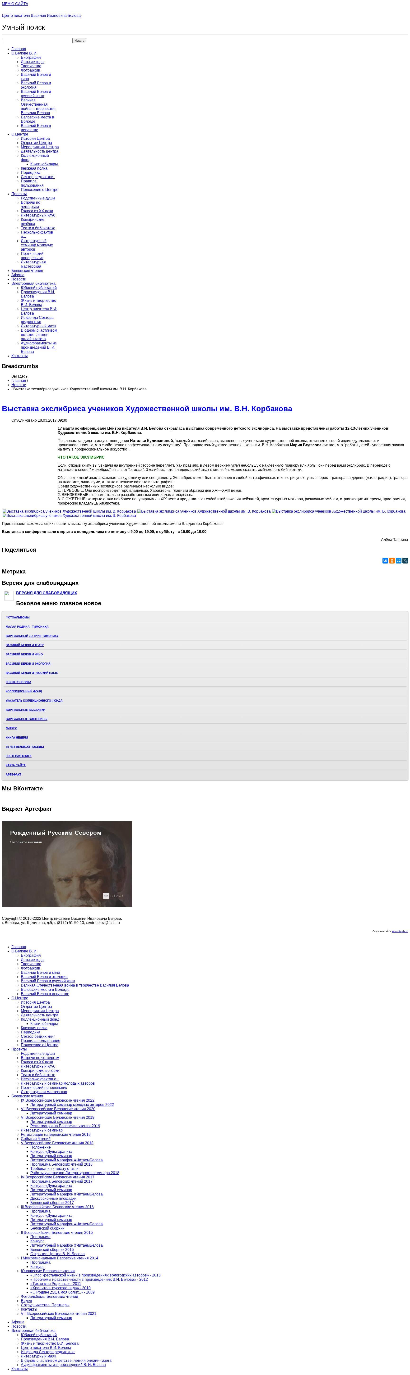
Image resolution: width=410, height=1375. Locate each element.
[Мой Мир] (398, 561)
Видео (26, 1301)
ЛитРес (11, 728)
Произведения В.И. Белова (45, 1339)
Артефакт (13, 774)
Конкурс (37, 1241)
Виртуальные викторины (26, 719)
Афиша (17, 275)
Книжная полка (34, 168)
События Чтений (36, 1139)
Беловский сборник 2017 (52, 1203)
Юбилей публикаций (39, 288)
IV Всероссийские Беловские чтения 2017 (57, 1177)
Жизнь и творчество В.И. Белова (38, 302)
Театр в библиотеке (38, 228)
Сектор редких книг (38, 177)
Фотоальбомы (18, 617)
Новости (18, 279)
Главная (18, 49)
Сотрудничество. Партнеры (45, 1305)
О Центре (19, 134)
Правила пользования (32, 183)
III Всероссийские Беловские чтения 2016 (57, 1207)
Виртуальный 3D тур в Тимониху (32, 636)
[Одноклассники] (392, 561)
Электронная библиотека (33, 283)
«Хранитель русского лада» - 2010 (60, 1288)
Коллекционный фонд (24, 691)
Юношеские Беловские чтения (48, 1271)
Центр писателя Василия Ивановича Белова (41, 16)
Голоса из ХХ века (37, 211)
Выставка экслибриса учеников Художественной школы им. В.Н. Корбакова (147, 408)
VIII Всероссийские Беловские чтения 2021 (58, 1314)
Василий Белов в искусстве (36, 128)
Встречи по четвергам (30, 204)
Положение (40, 1147)
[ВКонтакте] (385, 561)
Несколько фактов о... (40, 1079)
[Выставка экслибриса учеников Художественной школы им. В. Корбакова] (69, 511)
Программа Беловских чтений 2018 (61, 1164)
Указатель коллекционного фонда (34, 700)
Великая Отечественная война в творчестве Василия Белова (38, 106)
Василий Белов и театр (25, 645)
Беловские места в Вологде (45, 989)
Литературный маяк (38, 326)
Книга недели (17, 737)
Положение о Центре (39, 190)
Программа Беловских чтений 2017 (61, 1181)
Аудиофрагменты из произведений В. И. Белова (38, 347)
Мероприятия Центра (40, 147)
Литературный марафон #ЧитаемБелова (66, 1160)
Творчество (31, 66)
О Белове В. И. (24, 53)
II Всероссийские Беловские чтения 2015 (57, 1233)
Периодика (30, 173)
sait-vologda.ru (400, 931)
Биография (31, 57)
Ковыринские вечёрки (32, 221)
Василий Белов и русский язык (36, 94)
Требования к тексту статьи (54, 1169)
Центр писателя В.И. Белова (46, 1348)
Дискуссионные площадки (53, 1198)
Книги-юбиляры (44, 164)
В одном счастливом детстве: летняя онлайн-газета (39, 334)
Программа (40, 1211)
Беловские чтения (27, 271)
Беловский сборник (47, 1228)
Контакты (19, 356)
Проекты (19, 194)
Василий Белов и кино (24, 654)
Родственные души (38, 198)
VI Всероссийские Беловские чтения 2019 (57, 1117)
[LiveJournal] (405, 561)
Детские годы (32, 62)
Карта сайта (16, 765)
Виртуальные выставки (25, 710)
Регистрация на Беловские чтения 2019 (65, 1126)
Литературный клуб (38, 215)
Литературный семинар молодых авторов (37, 245)
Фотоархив (30, 70)
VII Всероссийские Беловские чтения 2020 (58, 1109)
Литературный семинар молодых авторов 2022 (72, 1105)
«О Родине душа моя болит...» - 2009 (62, 1292)
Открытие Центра (36, 143)
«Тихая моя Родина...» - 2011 (55, 1284)
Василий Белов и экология (36, 85)
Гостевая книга (19, 756)
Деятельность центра (39, 151)
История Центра (35, 138)
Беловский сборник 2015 (52, 1250)
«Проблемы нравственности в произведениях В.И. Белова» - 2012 (89, 1279)
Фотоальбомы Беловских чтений (49, 1296)
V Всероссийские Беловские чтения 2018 (57, 1143)
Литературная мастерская (33, 264)
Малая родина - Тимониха (27, 626)
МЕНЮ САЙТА (15, 4)
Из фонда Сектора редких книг (37, 320)
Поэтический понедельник (32, 256)
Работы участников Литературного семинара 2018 (74, 1173)
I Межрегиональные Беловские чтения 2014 (59, 1258)
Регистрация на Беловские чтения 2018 (56, 1134)
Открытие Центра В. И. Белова (57, 1254)
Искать (79, 40)
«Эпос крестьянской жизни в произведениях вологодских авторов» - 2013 (95, 1275)
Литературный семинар (51, 1113)
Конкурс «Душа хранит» (51, 1152)
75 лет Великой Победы (25, 746)
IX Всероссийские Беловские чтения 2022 (57, 1100)
